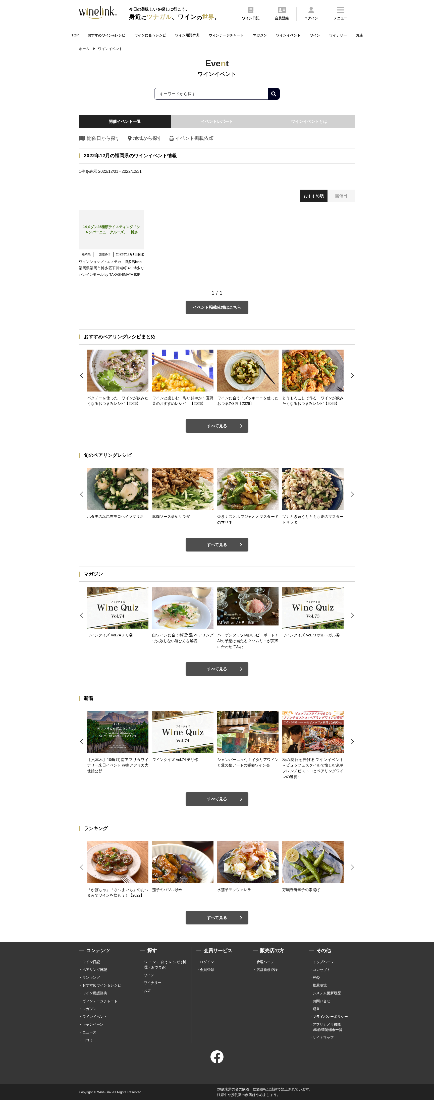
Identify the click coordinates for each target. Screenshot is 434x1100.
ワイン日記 (91, 962)
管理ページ (265, 962)
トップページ (323, 962)
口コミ (87, 1040)
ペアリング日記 (94, 970)
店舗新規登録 (267, 970)
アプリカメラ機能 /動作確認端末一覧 (327, 1027)
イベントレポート (217, 121)
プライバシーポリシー (330, 1017)
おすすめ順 (314, 196)
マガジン (260, 35)
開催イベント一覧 (125, 121)
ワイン (315, 35)
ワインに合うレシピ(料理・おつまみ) (165, 964)
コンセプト (321, 970)
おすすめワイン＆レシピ (101, 985)
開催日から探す (103, 138)
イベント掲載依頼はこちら (217, 307)
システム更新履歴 (327, 993)
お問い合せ (321, 1001)
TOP (75, 35)
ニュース (89, 1032)
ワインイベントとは (309, 121)
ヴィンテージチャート (226, 35)
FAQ (316, 977)
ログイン (207, 962)
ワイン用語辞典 (187, 35)
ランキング (91, 977)
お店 (359, 35)
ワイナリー (338, 35)
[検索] (274, 93)
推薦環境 (320, 985)
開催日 (341, 196)
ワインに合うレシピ (150, 35)
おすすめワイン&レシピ (106, 35)
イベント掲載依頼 (194, 138)
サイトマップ (323, 1037)
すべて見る (217, 426)
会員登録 (207, 970)
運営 (316, 1009)
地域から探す (147, 138)
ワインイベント (288, 35)
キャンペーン (92, 1024)
